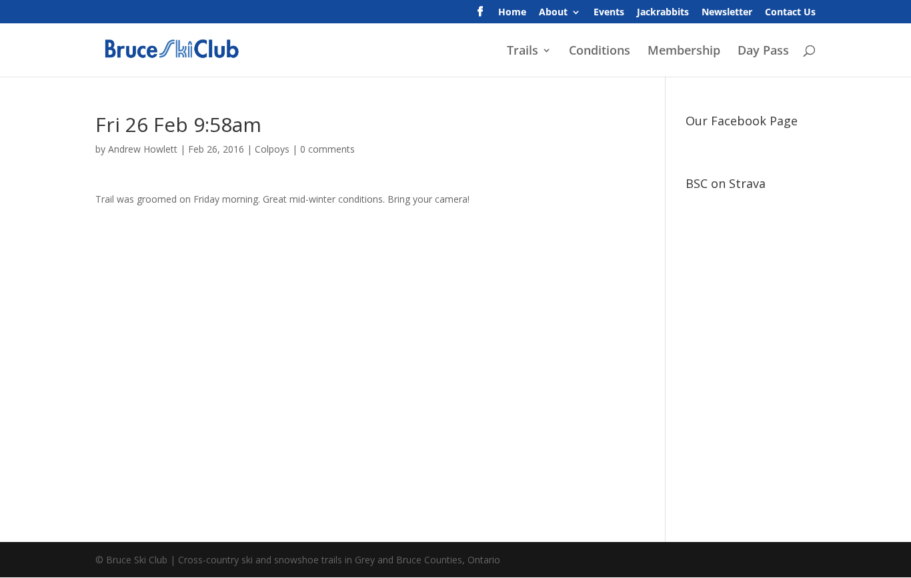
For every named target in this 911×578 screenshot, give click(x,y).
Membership (684, 51)
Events (609, 12)
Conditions (599, 51)
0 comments (327, 149)
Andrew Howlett (142, 149)
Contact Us (790, 12)
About (553, 12)
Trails (522, 51)
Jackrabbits (663, 12)
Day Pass (763, 51)
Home (512, 12)
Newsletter (727, 12)
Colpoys (272, 149)
